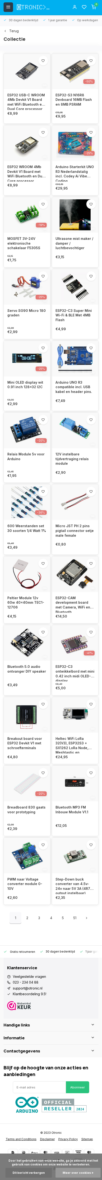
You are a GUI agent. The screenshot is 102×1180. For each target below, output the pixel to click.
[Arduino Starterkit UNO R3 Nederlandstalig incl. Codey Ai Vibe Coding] (75, 143)
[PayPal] (35, 1152)
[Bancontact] (67, 1152)
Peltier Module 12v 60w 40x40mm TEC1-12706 (25, 602)
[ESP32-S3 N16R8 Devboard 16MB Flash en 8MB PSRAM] (75, 71)
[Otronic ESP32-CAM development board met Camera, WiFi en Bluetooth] (75, 574)
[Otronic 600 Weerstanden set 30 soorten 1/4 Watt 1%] (27, 502)
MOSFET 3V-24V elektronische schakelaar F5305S (23, 243)
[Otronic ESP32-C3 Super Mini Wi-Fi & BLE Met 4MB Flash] (75, 287)
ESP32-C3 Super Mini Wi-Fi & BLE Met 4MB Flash (74, 315)
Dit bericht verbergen (29, 1173)
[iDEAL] (24, 1152)
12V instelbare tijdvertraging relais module (72, 458)
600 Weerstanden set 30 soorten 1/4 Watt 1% (26, 528)
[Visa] (56, 1152)
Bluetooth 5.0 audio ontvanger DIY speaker (26, 669)
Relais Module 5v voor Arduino (26, 456)
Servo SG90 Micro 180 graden (26, 313)
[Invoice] (13, 1152)
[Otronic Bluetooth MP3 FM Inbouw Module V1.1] (75, 783)
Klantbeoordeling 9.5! (29, 994)
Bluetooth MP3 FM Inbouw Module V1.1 (72, 809)
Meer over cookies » (78, 1173)
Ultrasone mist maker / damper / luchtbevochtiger (74, 243)
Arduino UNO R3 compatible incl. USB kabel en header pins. (74, 387)
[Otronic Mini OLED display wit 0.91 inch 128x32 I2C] (27, 358)
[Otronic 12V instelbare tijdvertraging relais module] (75, 430)
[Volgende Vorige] (87, 918)
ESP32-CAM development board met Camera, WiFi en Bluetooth (73, 604)
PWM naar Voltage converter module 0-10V (24, 884)
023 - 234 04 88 (25, 982)
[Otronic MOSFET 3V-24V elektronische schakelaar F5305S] (27, 215)
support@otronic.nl (27, 988)
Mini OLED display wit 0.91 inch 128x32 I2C (25, 384)
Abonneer (77, 1087)
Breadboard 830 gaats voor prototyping (26, 809)
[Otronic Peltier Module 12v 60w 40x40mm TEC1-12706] (27, 574)
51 (74, 918)
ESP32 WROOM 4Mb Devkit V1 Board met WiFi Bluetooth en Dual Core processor (26, 173)
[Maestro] (89, 1152)
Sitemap (87, 1139)
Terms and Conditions (21, 1139)
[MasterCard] (46, 1152)
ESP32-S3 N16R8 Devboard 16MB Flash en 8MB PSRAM (74, 99)
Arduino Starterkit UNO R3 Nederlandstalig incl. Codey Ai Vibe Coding (75, 173)
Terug (14, 31)
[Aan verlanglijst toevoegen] (43, 60)
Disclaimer (47, 1139)
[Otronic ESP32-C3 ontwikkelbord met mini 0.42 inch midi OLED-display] (75, 643)
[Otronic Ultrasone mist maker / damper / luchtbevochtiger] (75, 215)
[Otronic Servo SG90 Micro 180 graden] (27, 287)
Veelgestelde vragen (29, 976)
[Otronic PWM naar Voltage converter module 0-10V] (27, 855)
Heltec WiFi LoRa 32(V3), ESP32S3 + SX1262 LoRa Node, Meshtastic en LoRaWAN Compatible (74, 745)
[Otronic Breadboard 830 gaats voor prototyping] (27, 783)
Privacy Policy (68, 1139)
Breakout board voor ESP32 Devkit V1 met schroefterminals (24, 743)
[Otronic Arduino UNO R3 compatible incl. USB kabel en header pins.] (75, 358)
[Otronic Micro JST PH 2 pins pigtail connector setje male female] (75, 502)
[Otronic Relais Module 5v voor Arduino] (27, 430)
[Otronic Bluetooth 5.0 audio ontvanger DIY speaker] (27, 643)
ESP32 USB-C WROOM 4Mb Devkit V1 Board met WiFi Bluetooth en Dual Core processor (26, 101)
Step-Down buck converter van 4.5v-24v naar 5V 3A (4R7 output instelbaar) (73, 885)
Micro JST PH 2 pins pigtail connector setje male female (75, 530)
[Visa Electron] (78, 1152)
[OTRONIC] (33, 7)
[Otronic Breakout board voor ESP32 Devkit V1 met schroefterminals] (27, 715)
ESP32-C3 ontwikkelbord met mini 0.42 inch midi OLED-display (75, 673)
